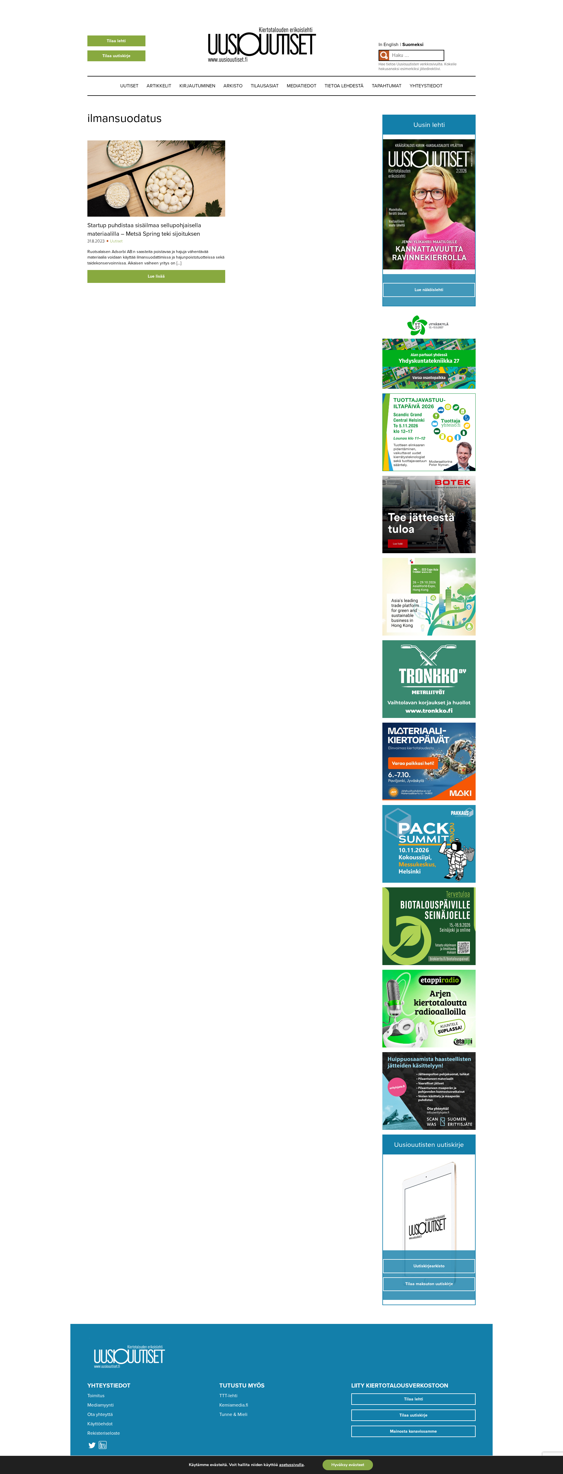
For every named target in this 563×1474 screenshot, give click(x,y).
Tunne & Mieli (233, 1414)
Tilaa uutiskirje (116, 55)
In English (388, 44)
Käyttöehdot (100, 1424)
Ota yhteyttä (100, 1414)
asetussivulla (291, 1465)
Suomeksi (412, 44)
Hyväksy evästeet (347, 1465)
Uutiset (129, 86)
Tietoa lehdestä (344, 86)
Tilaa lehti (116, 40)
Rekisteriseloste (103, 1433)
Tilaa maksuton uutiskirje (429, 1283)
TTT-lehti (228, 1396)
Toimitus (95, 1396)
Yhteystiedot (426, 86)
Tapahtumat (386, 86)
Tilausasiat (265, 86)
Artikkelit (159, 86)
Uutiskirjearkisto (429, 1266)
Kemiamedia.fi (233, 1405)
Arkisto (233, 86)
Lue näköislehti (429, 289)
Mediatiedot (301, 86)
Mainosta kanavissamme (413, 1431)
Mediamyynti (100, 1405)
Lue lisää (156, 276)
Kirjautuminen (197, 86)
